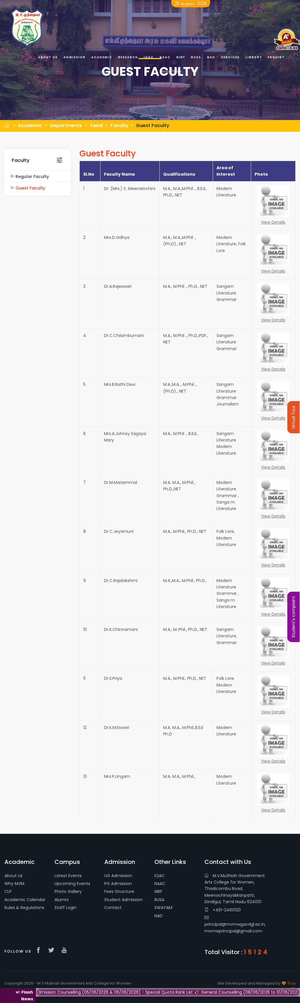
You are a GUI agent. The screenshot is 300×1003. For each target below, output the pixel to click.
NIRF (158, 891)
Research (128, 57)
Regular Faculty (31, 176)
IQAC (159, 876)
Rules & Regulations (24, 907)
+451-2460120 (226, 910)
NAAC (160, 883)
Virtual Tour (293, 417)
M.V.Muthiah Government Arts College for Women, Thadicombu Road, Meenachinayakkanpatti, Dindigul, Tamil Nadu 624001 (234, 889)
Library (254, 57)
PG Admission (118, 883)
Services (230, 57)
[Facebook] (39, 950)
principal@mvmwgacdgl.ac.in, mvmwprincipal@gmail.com (235, 927)
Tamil (96, 125)
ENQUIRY (276, 57)
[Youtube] (65, 950)
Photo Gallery (68, 891)
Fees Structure (119, 891)
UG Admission (118, 876)
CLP (8, 891)
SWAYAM (163, 907)
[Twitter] (52, 950)
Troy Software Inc (281, 986)
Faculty (119, 125)
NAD (158, 916)
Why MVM (14, 883)
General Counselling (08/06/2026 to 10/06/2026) (217, 992)
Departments (66, 125)
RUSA (159, 900)
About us (48, 57)
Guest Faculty (152, 125)
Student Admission (123, 900)
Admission (75, 57)
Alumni (61, 900)
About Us (13, 876)
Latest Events (68, 876)
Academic (30, 125)
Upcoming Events (72, 883)
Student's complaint (293, 617)
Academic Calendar (24, 900)
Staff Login (65, 907)
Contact (113, 907)
